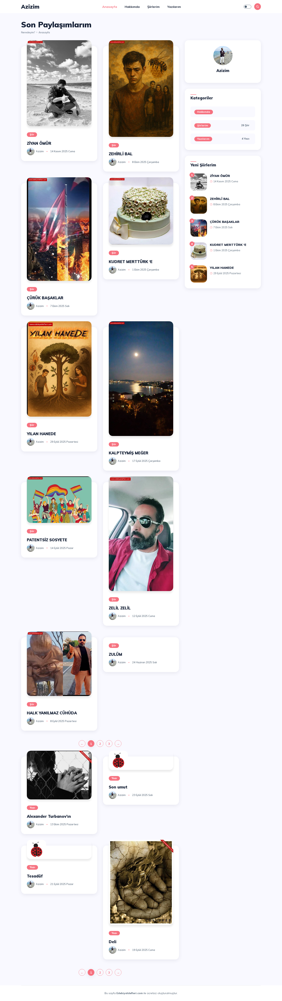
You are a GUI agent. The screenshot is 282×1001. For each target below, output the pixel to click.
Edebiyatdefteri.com (129, 993)
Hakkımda (132, 7)
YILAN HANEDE (41, 433)
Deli (112, 941)
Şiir (32, 134)
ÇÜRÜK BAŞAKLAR (45, 297)
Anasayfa (109, 7)
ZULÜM (115, 654)
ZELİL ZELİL (120, 608)
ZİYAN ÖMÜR (39, 143)
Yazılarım (174, 7)
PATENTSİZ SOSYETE (47, 539)
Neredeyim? (28, 32)
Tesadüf (35, 876)
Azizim (40, 151)
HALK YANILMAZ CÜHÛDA (52, 713)
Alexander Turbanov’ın (49, 816)
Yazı (32, 807)
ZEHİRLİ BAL (121, 153)
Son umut (118, 787)
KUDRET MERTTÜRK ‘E (131, 261)
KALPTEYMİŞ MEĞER (128, 453)
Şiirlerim (153, 7)
